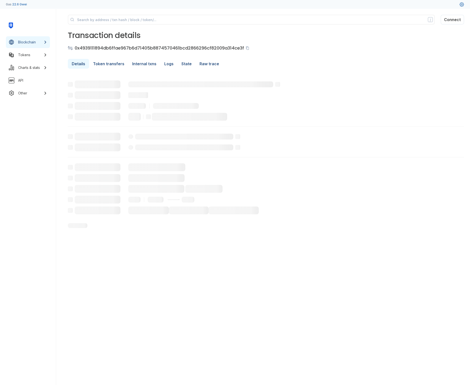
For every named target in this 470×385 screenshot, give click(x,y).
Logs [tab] (169, 63)
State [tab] (186, 63)
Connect (452, 19)
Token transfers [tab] (108, 63)
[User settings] (461, 4)
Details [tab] (78, 63)
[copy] (248, 48)
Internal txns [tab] (144, 63)
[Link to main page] (11, 25)
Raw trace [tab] (209, 63)
